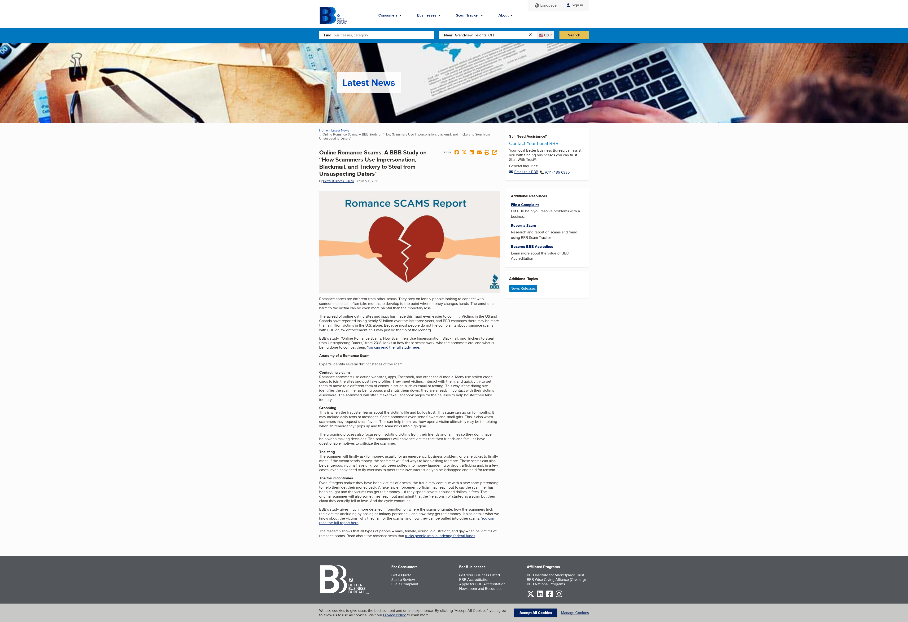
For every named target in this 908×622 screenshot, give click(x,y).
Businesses (427, 15)
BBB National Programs (546, 584)
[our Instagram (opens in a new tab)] (559, 596)
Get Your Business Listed (479, 575)
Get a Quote (401, 575)
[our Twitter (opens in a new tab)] (530, 596)
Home (323, 130)
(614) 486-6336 (557, 172)
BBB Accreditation (474, 579)
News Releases (523, 288)
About (503, 15)
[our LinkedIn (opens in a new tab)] (540, 596)
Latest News (340, 130)
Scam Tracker (467, 15)
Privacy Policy (394, 615)
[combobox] (384, 35)
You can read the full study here (393, 347)
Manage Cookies (575, 612)
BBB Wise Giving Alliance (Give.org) (556, 579)
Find (327, 35)
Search (574, 35)
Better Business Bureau (338, 181)
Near (448, 35)
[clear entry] (531, 35)
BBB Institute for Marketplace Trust (555, 575)
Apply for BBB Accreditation (482, 584)
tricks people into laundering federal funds (440, 536)
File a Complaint (404, 584)
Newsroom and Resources (480, 588)
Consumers (388, 15)
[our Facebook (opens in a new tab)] (549, 596)
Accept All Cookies (535, 612)
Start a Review (403, 579)
